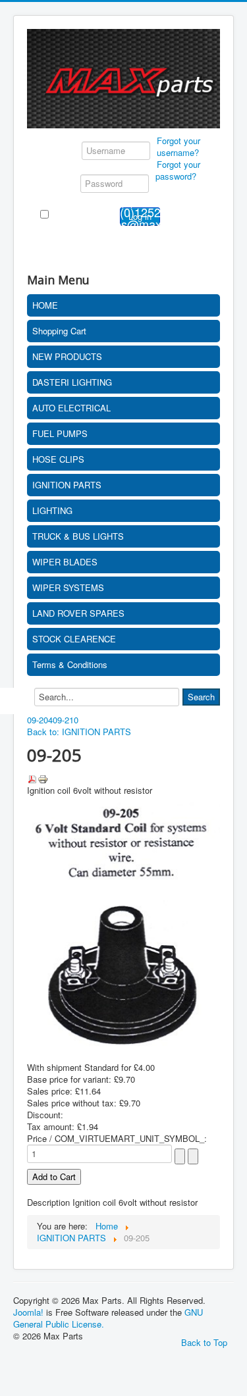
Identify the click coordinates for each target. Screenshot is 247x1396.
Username (59, 150)
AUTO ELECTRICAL (71, 407)
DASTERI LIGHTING (72, 382)
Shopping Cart (59, 330)
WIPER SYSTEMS (68, 587)
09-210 (65, 719)
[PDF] (32, 777)
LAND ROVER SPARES (78, 613)
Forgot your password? (177, 170)
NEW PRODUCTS (67, 356)
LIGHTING (52, 510)
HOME (45, 305)
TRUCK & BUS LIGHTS (78, 536)
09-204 (40, 719)
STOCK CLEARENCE (74, 639)
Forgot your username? (178, 146)
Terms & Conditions (69, 664)
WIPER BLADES (64, 562)
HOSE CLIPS (58, 459)
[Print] (43, 777)
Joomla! (28, 1312)
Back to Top (204, 1342)
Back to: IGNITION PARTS (79, 731)
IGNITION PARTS (66, 484)
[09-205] (123, 922)
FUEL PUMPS (60, 433)
